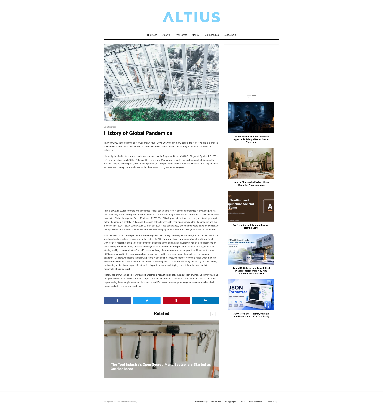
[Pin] (176, 300)
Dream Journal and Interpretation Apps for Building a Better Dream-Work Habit (251, 139)
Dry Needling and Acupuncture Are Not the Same (251, 226)
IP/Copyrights (230, 402)
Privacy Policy (201, 402)
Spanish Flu (187, 163)
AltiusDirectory (255, 402)
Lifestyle (166, 35)
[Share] (117, 300)
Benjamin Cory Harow (173, 239)
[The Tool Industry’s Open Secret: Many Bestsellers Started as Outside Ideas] (161, 349)
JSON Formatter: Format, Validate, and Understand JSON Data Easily (251, 315)
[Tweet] (147, 300)
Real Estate (181, 35)
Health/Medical (211, 35)
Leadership (230, 35)
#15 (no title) (216, 402)
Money (195, 35)
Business (152, 35)
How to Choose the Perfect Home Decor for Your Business (251, 183)
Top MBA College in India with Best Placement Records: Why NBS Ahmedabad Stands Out (251, 271)
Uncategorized (110, 127)
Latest (242, 402)
